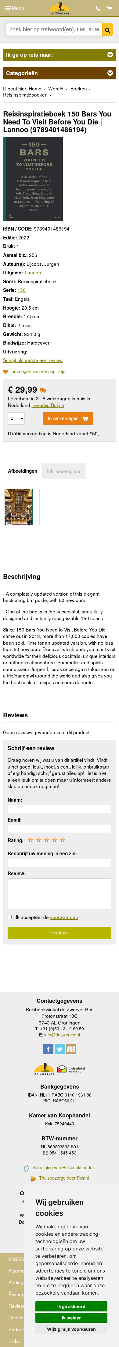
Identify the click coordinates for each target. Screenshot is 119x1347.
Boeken (78, 88)
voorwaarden (64, 917)
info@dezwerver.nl (62, 1035)
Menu (17, 7)
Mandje (109, 8)
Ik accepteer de (47, 917)
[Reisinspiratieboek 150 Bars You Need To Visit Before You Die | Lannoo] (33, 177)
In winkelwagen (63, 418)
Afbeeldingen (22, 470)
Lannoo (33, 272)
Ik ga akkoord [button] (71, 1306)
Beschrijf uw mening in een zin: (42, 853)
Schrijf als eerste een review (33, 360)
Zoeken (107, 29)
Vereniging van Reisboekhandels (64, 1168)
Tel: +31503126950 (98, 8)
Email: (15, 819)
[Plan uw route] (71, 1049)
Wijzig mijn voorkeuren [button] (71, 1329)
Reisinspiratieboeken (25, 94)
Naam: (15, 799)
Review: (17, 873)
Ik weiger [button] (71, 1317)
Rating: (15, 840)
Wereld (55, 88)
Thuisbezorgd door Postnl (64, 1178)
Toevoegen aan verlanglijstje (37, 371)
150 (21, 289)
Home (35, 88)
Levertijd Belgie (47, 405)
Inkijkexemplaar (64, 470)
